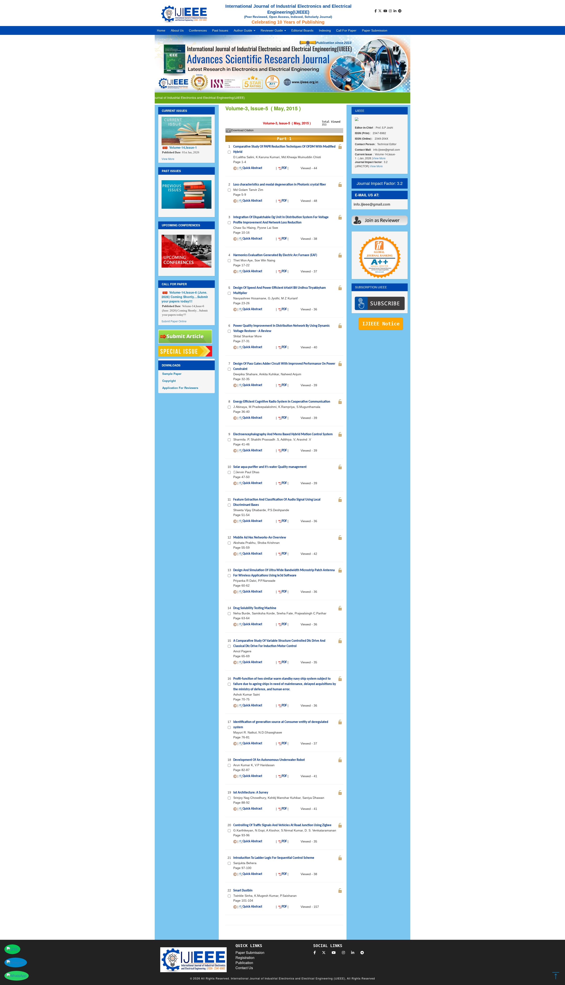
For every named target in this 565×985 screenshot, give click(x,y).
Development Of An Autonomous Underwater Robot (269, 760)
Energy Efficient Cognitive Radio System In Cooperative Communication (281, 401)
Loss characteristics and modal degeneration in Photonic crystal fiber (279, 184)
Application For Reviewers (180, 388)
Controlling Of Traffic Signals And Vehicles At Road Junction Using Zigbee (282, 825)
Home (161, 30)
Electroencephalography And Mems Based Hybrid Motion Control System (283, 434)
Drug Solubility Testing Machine (254, 608)
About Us (177, 30)
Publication (244, 962)
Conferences (198, 30)
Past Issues (220, 30)
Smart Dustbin (242, 890)
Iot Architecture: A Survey (250, 792)
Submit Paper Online (174, 321)
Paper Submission (374, 30)
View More (168, 159)
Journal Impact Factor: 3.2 (380, 183)
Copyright (169, 381)
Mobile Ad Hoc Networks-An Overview (259, 537)
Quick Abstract (252, 168)
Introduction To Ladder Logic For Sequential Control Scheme (273, 858)
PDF (284, 168)
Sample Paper (171, 373)
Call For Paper (346, 30)
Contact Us (164, 39)
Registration (244, 957)
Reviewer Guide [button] (272, 30)
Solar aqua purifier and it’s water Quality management (270, 467)
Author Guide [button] (243, 30)
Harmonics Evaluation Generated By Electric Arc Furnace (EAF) (275, 255)
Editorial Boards (302, 30)
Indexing (325, 30)
